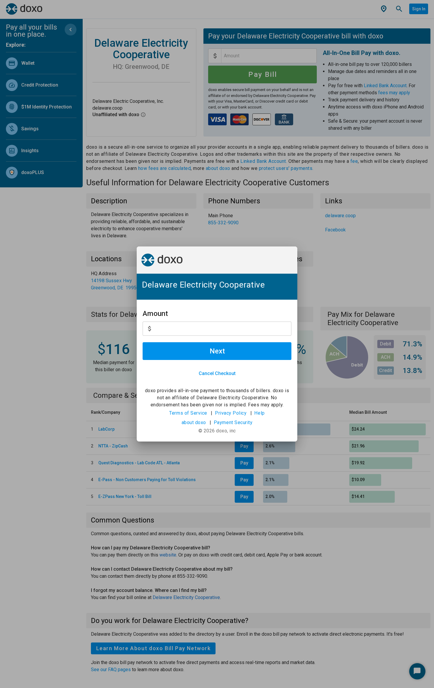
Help (259, 413)
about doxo (194, 422)
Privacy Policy (231, 413)
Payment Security (233, 422)
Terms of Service (188, 413)
